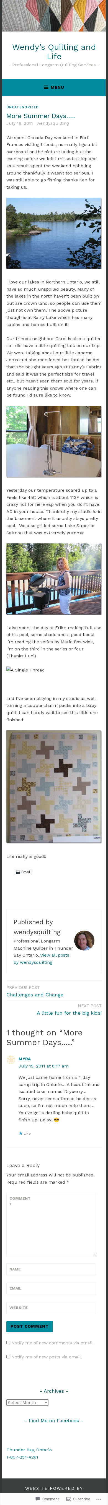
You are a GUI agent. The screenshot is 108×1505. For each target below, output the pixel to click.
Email (15, 1288)
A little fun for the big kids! (69, 1009)
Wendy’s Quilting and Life (54, 51)
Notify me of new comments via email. (52, 1342)
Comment (19, 1201)
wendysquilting (53, 123)
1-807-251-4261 (22, 1457)
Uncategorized (22, 107)
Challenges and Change (34, 991)
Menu (57, 87)
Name (15, 1269)
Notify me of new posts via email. (46, 1357)
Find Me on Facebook (54, 1420)
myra (25, 1058)
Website (18, 1307)
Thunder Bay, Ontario (29, 1449)
